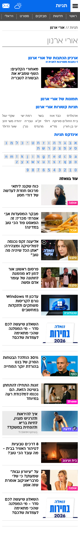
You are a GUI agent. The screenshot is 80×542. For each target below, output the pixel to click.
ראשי (73, 16)
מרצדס (39, 126)
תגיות (61, 6)
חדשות (58, 16)
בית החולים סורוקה (65, 121)
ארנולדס (72, 115)
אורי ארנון (57, 28)
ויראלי (9, 16)
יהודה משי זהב (12, 121)
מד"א (53, 126)
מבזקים (41, 16)
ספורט (24, 16)
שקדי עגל (8, 115)
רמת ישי (26, 115)
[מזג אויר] (18, 6)
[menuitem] (58, 16)
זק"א (38, 121)
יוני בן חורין (70, 126)
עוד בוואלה (68, 179)
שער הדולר (9, 126)
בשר (41, 115)
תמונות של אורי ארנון (59, 99)
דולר (47, 121)
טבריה (28, 121)
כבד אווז (55, 115)
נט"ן (25, 126)
